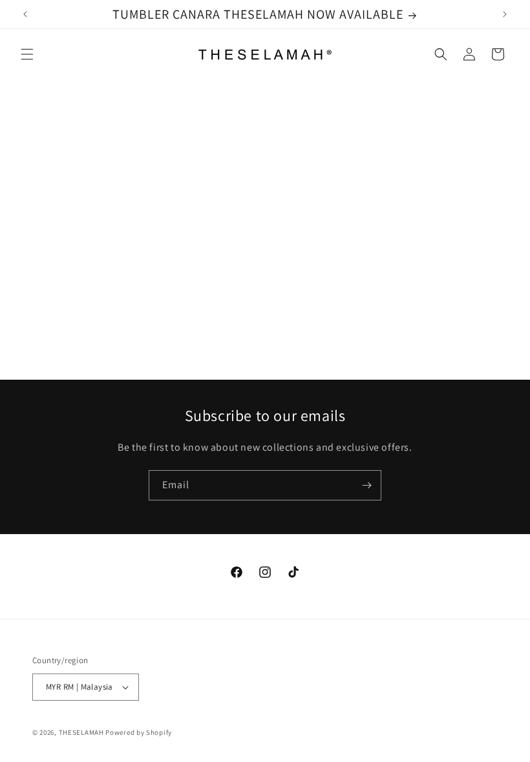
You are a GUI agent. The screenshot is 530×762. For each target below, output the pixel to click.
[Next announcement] (505, 14)
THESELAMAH (81, 732)
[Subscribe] (366, 485)
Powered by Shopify (138, 732)
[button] (27, 54)
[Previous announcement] (25, 14)
